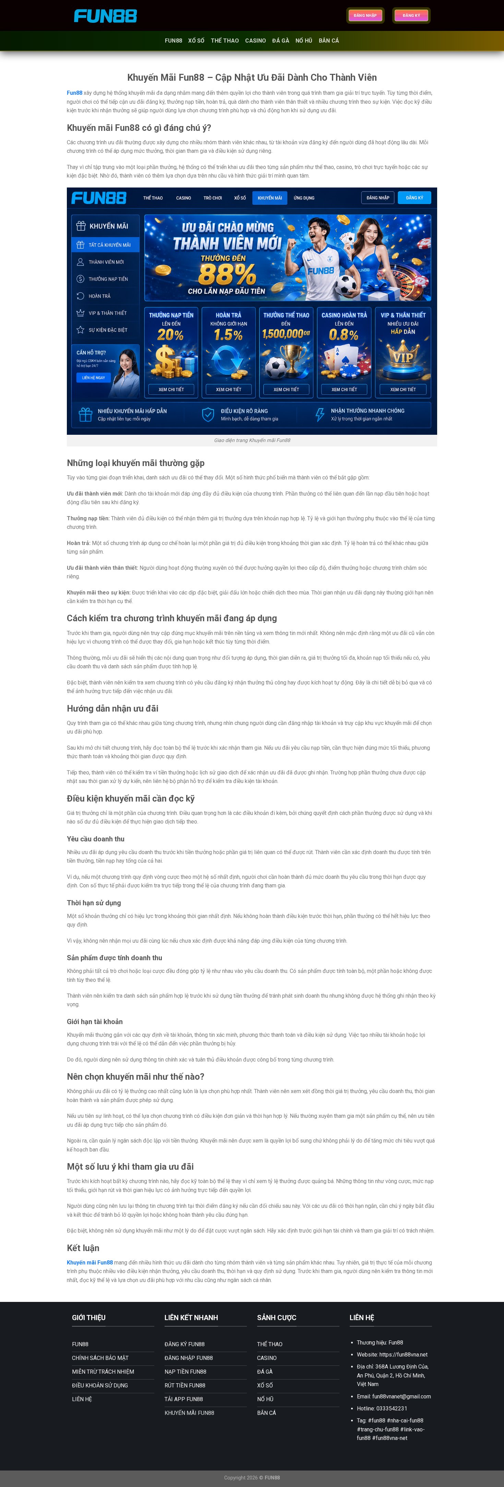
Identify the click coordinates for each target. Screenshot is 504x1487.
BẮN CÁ (329, 40)
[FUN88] (106, 15)
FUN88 (173, 40)
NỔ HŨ (304, 40)
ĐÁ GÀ (280, 40)
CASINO (255, 40)
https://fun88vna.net (404, 1354)
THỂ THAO (225, 40)
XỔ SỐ (196, 40)
